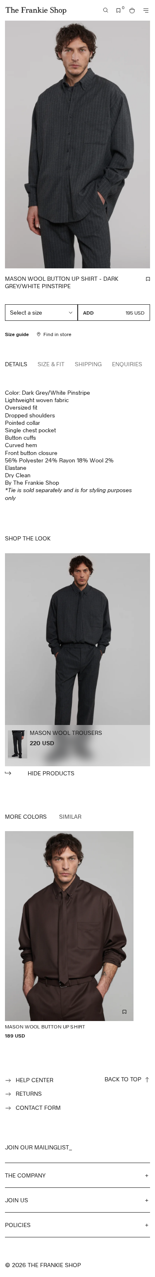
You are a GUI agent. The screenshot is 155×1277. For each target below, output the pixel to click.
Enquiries (127, 363)
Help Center (34, 1079)
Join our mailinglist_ (38, 1147)
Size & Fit (51, 363)
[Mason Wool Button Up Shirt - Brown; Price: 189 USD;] (69, 935)
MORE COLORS (26, 816)
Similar (70, 816)
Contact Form (38, 1107)
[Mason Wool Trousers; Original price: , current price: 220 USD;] (17, 744)
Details (16, 363)
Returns (29, 1093)
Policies (18, 1224)
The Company (25, 1175)
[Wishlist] (118, 10)
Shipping (88, 363)
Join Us (16, 1200)
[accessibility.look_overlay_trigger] (77, 665)
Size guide (17, 334)
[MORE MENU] (146, 10)
